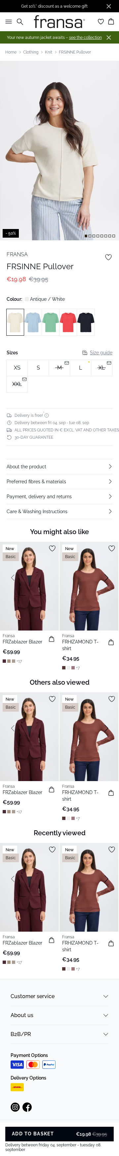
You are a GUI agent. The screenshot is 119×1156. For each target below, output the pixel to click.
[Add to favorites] (108, 257)
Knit (48, 52)
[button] (59, 466)
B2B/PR (21, 1034)
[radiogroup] (59, 376)
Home (11, 52)
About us (22, 1015)
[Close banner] (109, 6)
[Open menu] (7, 21)
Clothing (30, 52)
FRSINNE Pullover (75, 52)
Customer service (33, 996)
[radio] (17, 368)
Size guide (101, 352)
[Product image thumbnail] (86, 236)
